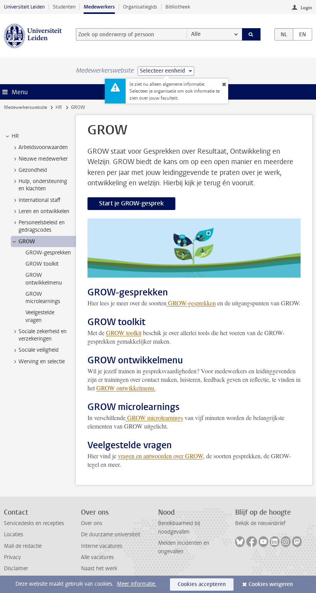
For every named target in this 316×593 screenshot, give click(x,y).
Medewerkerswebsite (25, 107)
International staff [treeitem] (39, 200)
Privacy (12, 557)
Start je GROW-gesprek (131, 203)
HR (58, 107)
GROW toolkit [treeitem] (42, 264)
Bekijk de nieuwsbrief (260, 523)
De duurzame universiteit (110, 534)
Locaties (13, 534)
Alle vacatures (97, 557)
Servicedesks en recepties (34, 523)
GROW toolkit (123, 333)
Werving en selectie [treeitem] (41, 361)
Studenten (64, 6)
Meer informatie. (136, 584)
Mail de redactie (23, 546)
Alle (196, 34)
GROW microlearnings (154, 417)
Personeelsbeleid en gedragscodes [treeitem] (41, 226)
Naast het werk (99, 568)
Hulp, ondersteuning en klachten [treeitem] (42, 185)
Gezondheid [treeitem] (32, 170)
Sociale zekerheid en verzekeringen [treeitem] (42, 335)
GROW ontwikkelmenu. (126, 388)
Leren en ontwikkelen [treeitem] (43, 211)
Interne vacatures (101, 546)
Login (306, 8)
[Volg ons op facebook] (251, 541)
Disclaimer (16, 568)
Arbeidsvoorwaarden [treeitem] (43, 147)
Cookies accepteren (202, 584)
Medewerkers (99, 6)
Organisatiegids (140, 6)
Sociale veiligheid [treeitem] (38, 350)
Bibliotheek (177, 6)
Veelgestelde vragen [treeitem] (39, 316)
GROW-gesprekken (191, 303)
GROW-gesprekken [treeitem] (48, 252)
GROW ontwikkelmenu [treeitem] (43, 278)
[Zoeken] (251, 34)
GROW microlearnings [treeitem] (42, 297)
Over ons (91, 523)
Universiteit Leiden (24, 6)
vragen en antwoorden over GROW (160, 456)
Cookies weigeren (271, 584)
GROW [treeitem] (26, 241)
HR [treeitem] (15, 136)
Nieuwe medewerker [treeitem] (43, 159)
